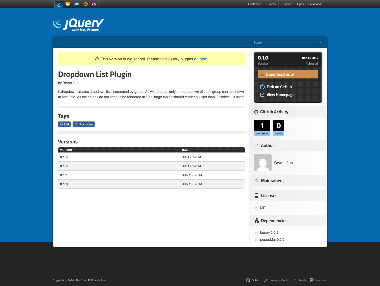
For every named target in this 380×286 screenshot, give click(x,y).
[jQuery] (59, 4)
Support (286, 4)
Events (271, 4)
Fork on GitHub (279, 87)
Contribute (254, 4)
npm (203, 59)
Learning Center (279, 280)
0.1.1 (64, 175)
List (66, 124)
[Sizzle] (85, 4)
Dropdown (86, 124)
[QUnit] (94, 4)
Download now (280, 74)
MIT (263, 207)
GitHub (256, 280)
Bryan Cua (283, 162)
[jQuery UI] (67, 4)
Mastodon (321, 280)
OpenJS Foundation (309, 4)
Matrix (302, 280)
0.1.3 (64, 157)
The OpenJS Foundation (90, 280)
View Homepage (280, 95)
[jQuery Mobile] (76, 4)
